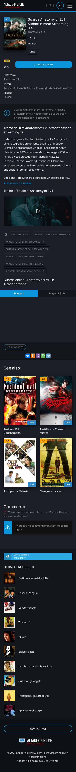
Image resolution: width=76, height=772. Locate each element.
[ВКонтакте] (27, 355)
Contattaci (38, 728)
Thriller (32, 43)
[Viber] (38, 355)
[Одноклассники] (33, 355)
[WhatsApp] (43, 355)
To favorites (16, 347)
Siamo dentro (21, 556)
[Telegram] (48, 355)
